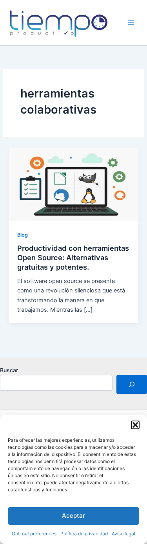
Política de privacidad (84, 534)
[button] (135, 425)
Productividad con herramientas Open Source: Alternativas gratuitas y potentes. (73, 257)
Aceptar (73, 515)
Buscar (9, 370)
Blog (22, 235)
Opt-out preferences (34, 534)
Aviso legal (123, 534)
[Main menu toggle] (131, 23)
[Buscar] (131, 384)
